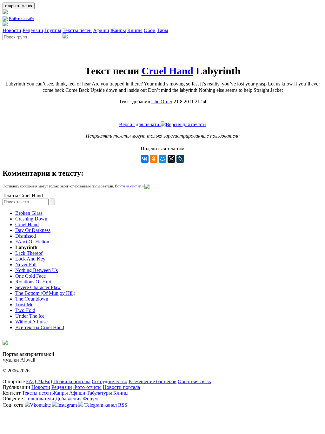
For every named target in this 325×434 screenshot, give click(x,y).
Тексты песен (77, 30)
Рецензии (33, 30)
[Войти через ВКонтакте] (146, 186)
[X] (171, 159)
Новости (12, 30)
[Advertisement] (77, 49)
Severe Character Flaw (38, 287)
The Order (161, 101)
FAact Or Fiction (32, 241)
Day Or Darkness (32, 230)
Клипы (135, 30)
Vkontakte (40, 405)
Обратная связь (194, 381)
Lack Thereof (29, 253)
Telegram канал (100, 405)
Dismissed (25, 236)
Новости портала (121, 387)
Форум (90, 398)
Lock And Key (30, 258)
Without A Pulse (31, 321)
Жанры (118, 30)
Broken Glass (29, 213)
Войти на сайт (21, 18)
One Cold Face (30, 276)
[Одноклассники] (153, 159)
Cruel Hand (167, 71)
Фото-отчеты (87, 387)
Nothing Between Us (36, 270)
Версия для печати (140, 124)
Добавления (69, 398)
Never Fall (25, 264)
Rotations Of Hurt (33, 281)
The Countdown (31, 299)
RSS (122, 405)
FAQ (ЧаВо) (39, 381)
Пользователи (39, 398)
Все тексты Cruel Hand (39, 327)
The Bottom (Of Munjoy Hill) (45, 293)
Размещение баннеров (152, 381)
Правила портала (71, 381)
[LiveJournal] (180, 159)
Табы (162, 30)
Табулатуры (99, 393)
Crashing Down (31, 218)
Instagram (67, 405)
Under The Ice (29, 316)
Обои (150, 30)
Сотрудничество (109, 381)
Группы (52, 30)
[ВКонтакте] (145, 159)
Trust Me (24, 304)
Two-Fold (25, 310)
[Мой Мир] (162, 159)
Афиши (101, 30)
